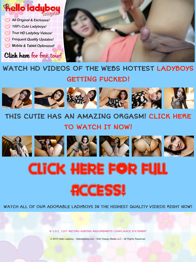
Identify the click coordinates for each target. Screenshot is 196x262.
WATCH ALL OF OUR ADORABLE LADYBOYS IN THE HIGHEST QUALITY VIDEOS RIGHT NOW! (98, 206)
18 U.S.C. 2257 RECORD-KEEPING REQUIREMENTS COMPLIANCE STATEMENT (98, 231)
